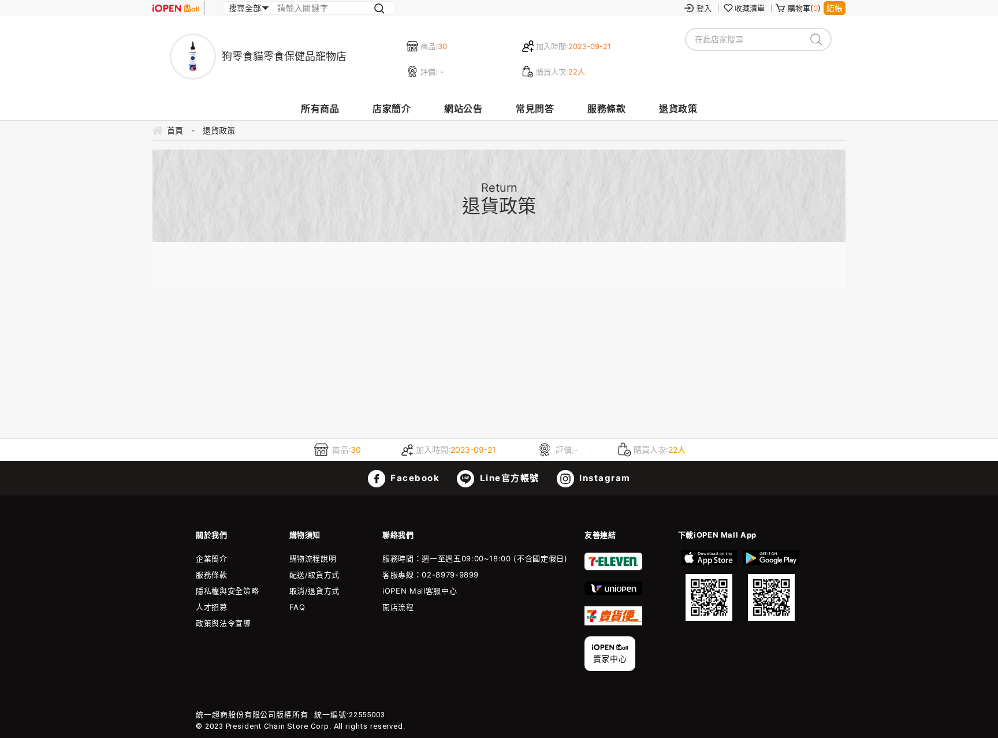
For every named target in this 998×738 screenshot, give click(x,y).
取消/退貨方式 (314, 590)
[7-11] (613, 567)
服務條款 (606, 108)
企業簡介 (212, 558)
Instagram (604, 477)
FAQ (297, 607)
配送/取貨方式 (314, 574)
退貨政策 (678, 108)
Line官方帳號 (508, 477)
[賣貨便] (613, 622)
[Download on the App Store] (709, 585)
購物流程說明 (313, 558)
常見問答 (535, 108)
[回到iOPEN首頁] (175, 8)
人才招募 (212, 607)
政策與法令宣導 (223, 623)
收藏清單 (750, 8)
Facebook (414, 477)
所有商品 (320, 108)
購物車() (804, 8)
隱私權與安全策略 (227, 590)
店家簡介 (392, 108)
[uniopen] (613, 592)
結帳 (834, 8)
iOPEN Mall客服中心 (419, 590)
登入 (704, 8)
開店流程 (398, 607)
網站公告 (463, 108)
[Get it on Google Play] (771, 585)
